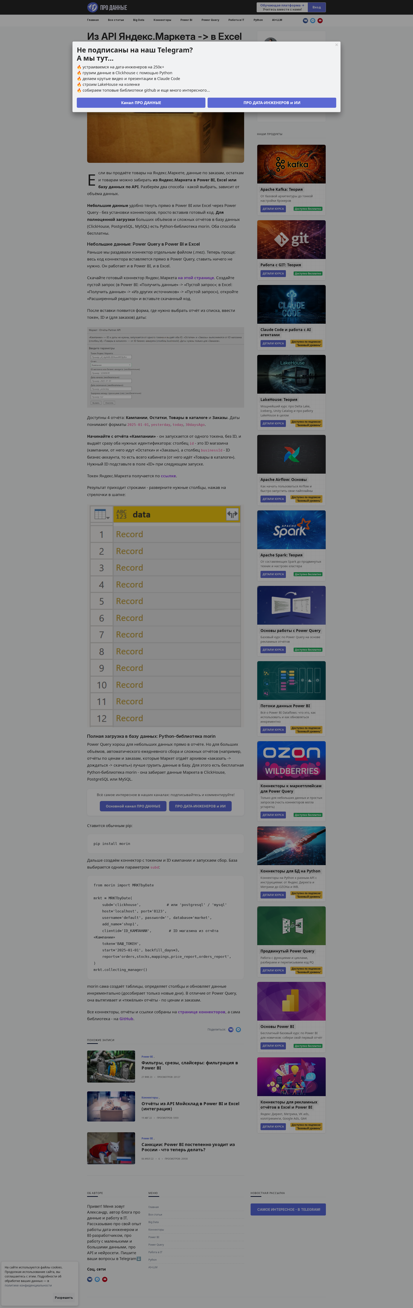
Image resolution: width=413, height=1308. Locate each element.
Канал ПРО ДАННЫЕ (141, 102)
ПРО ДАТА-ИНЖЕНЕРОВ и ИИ (272, 102)
